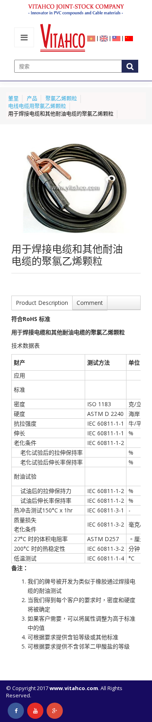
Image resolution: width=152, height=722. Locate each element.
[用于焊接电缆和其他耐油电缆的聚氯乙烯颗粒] (76, 188)
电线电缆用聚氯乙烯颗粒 (37, 105)
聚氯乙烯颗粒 (61, 98)
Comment (90, 302)
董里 (13, 98)
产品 (32, 98)
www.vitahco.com (73, 688)
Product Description (42, 302)
